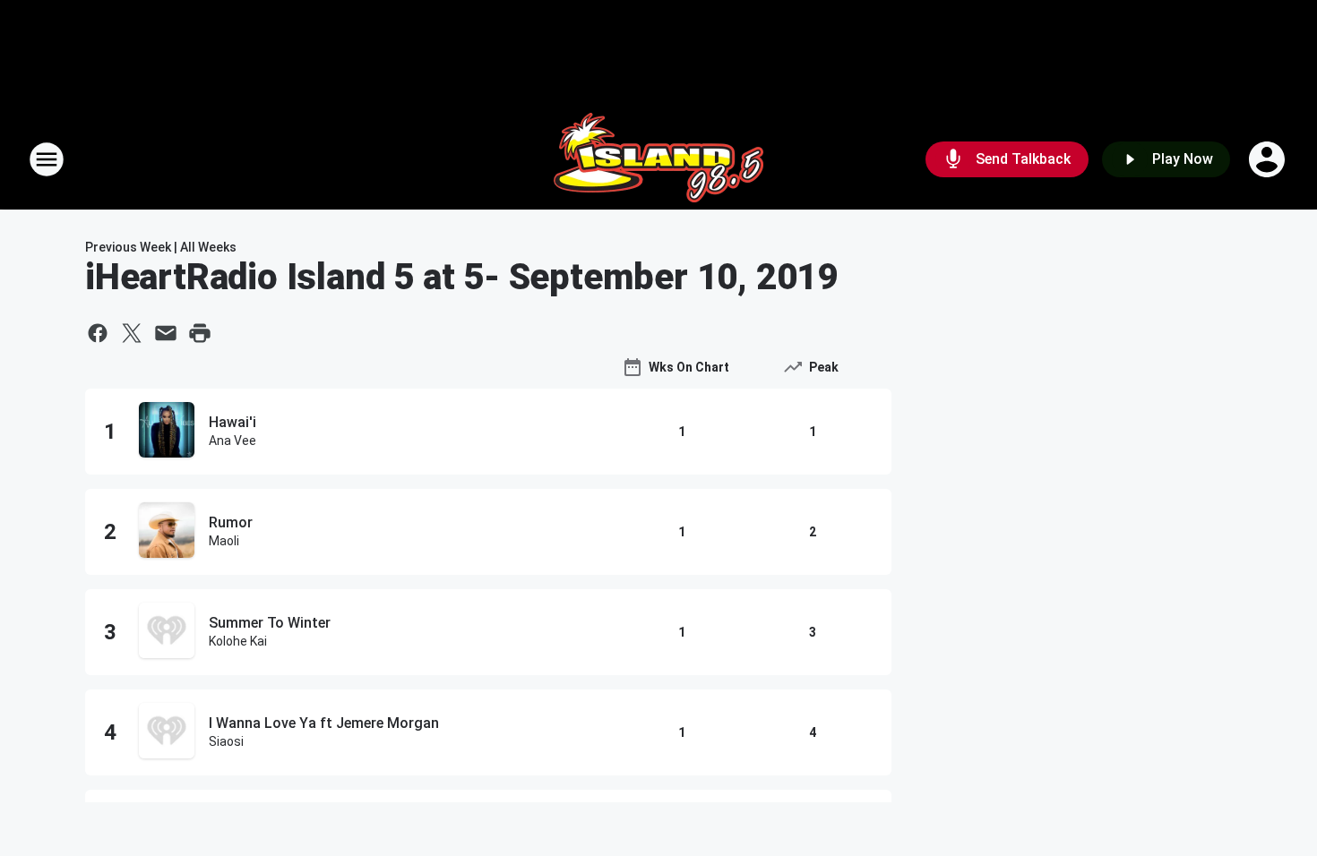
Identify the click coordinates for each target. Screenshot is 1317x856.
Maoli (224, 541)
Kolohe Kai (238, 641)
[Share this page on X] (131, 333)
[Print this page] (199, 333)
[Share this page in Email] (165, 333)
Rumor (231, 522)
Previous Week (128, 247)
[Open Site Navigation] (47, 159)
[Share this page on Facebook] (97, 333)
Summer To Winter (270, 622)
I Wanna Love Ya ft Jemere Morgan (324, 723)
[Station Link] (658, 159)
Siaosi (226, 741)
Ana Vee (232, 440)
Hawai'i (232, 422)
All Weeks (208, 247)
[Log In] (1268, 159)
